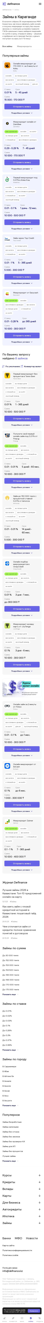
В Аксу (5, 1095)
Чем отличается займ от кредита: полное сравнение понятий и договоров (19, 930)
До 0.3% (6, 1035)
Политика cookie (10, 1255)
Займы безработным (12, 1122)
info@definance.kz (12, 1271)
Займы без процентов (12, 1151)
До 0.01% (6, 1011)
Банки (6, 1238)
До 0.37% (6, 1040)
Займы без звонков (11, 1136)
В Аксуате (7, 1100)
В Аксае (6, 1091)
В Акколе (6, 1086)
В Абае (5, 1071)
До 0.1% (6, 1025)
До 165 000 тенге (10, 975)
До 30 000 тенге (10, 955)
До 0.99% (7, 1045)
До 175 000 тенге (10, 989)
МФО (18, 1238)
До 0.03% (7, 1020)
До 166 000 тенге (10, 980)
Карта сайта (8, 1245)
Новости (32, 1238)
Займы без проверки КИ (13, 1141)
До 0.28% (7, 1030)
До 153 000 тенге (10, 965)
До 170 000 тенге (10, 984)
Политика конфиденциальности (17, 1250)
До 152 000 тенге (10, 960)
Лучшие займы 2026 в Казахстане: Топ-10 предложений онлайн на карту (21, 893)
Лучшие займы (9, 1156)
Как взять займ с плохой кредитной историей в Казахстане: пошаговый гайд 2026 (19, 911)
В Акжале (6, 1081)
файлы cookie (20, 1310)
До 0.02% (7, 1016)
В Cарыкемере (9, 1066)
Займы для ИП (9, 1146)
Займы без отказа (10, 1131)
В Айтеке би (8, 1076)
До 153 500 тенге (10, 970)
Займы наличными (10, 1127)
